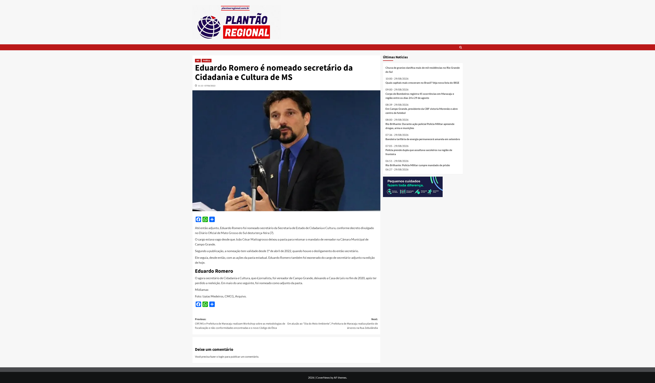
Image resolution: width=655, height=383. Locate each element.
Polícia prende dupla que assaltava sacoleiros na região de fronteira (418, 152)
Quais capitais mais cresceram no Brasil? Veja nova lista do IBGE (422, 82)
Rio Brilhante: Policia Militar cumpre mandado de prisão (417, 165)
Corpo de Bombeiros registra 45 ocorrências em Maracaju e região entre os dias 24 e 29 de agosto (419, 95)
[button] (460, 47)
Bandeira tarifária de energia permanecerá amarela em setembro (422, 139)
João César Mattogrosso (252, 239)
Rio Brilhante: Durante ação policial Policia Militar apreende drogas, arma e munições (419, 126)
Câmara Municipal (352, 239)
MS (197, 60)
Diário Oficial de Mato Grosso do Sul (223, 233)
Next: (332, 323)
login (221, 356)
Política (206, 60)
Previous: (240, 323)
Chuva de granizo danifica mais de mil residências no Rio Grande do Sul (422, 69)
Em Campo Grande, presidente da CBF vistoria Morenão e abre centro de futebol (421, 110)
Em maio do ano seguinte (237, 283)
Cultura (330, 228)
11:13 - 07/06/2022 (206, 85)
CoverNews (323, 377)
